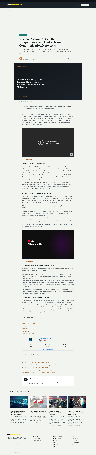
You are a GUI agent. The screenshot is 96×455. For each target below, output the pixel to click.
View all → (83, 392)
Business (55, 440)
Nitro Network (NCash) (45, 338)
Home (8, 10)
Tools (58, 5)
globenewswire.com (29, 323)
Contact (74, 444)
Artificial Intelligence (57, 438)
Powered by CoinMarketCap (48, 349)
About (73, 436)
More (64, 5)
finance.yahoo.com (28, 333)
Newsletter (83, 1)
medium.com (26, 331)
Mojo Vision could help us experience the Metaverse (37, 370)
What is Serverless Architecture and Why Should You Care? (57, 412)
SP (17, 442)
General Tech (13, 10)
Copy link (70, 58)
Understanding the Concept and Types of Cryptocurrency (39, 372)
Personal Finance (49, 5)
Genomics (55, 446)
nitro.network (27, 326)
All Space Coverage (57, 436)
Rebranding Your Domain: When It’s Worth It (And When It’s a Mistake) (17, 412)
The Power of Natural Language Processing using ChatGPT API (76, 412)
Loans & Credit (37, 5)
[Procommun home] (14, 5)
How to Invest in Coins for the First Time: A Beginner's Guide (40, 365)
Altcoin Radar (29, 261)
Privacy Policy (75, 442)
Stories (88, 1)
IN (7, 442)
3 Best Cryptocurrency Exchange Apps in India (36, 367)
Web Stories (75, 438)
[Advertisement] (48, 22)
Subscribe (85, 5)
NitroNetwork (29, 159)
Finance (54, 442)
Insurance (27, 5)
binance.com (26, 328)
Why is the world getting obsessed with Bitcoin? (36, 362)
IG (11, 442)
